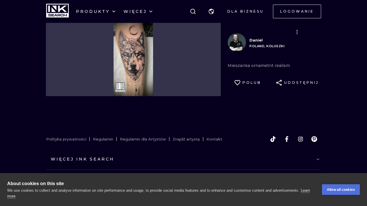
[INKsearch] (57, 11)
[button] (211, 11)
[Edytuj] (297, 32)
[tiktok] (273, 139)
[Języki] (211, 11)
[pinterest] (314, 139)
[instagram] (300, 139)
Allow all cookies (341, 190)
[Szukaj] (193, 11)
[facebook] (287, 139)
